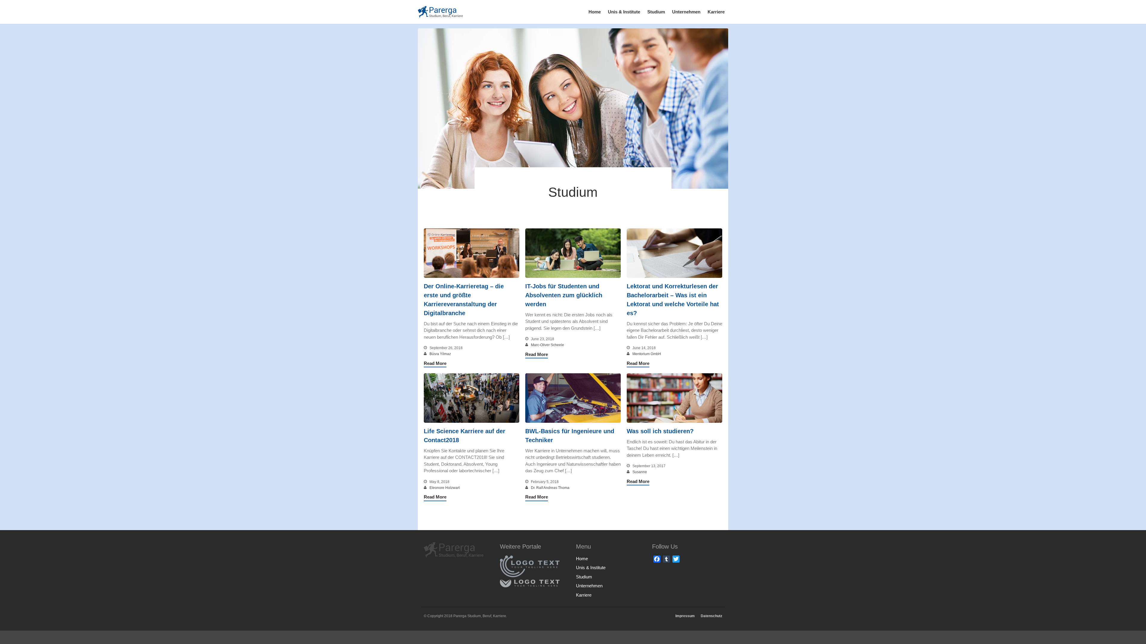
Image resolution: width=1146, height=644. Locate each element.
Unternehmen (686, 11)
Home (595, 11)
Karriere (716, 11)
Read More (435, 363)
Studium (656, 11)
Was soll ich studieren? (660, 431)
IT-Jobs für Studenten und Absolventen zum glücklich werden (563, 295)
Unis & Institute (624, 11)
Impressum (685, 616)
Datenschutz (711, 616)
